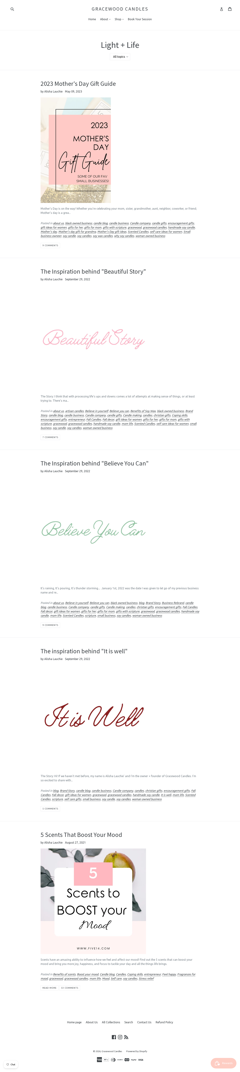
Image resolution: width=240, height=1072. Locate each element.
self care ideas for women (166, 231)
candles (147, 415)
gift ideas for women (54, 227)
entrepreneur (76, 419)
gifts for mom (92, 227)
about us (58, 223)
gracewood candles (155, 227)
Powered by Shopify (136, 1051)
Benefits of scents (64, 974)
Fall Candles (93, 419)
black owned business (78, 223)
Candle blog (107, 974)
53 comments (69, 988)
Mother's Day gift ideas (111, 231)
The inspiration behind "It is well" (84, 651)
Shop (120, 19)
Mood (105, 978)
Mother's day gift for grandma (77, 231)
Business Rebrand (173, 602)
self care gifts (72, 799)
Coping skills (179, 415)
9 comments (50, 245)
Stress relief (146, 978)
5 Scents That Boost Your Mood (81, 835)
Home (92, 19)
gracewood (134, 227)
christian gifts (162, 415)
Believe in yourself (96, 411)
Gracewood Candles (120, 9)
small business (106, 615)
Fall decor (108, 419)
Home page (74, 1022)
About (106, 19)
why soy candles (124, 235)
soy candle (69, 235)
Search (128, 1022)
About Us (92, 1022)
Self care (116, 978)
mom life (127, 423)
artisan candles (74, 411)
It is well (166, 794)
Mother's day (49, 231)
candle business (119, 223)
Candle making (132, 415)
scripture (90, 615)
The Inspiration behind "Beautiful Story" (93, 271)
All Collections (111, 1022)
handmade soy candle (181, 227)
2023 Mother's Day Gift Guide (78, 84)
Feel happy (169, 974)
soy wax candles (103, 235)
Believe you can (119, 411)
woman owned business (150, 235)
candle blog (100, 223)
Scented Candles (138, 231)
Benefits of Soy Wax (143, 411)
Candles (121, 974)
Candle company (140, 223)
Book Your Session (140, 19)
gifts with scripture (114, 227)
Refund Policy (164, 1022)
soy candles (84, 235)
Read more (50, 988)
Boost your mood (87, 974)
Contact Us (144, 1022)
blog (141, 602)
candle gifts (159, 223)
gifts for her (75, 227)
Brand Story (153, 602)
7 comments (50, 437)
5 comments (50, 809)
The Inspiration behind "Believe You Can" (95, 463)
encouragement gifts (181, 223)
